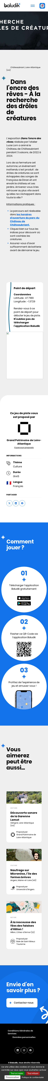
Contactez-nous (23, 1002)
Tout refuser (32, 1073)
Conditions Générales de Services (20, 1032)
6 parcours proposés (24, 447)
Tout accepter (17, 1073)
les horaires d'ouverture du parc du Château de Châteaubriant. (24, 220)
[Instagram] (24, 1050)
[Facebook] (30, 1050)
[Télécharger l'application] (42, 5)
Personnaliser (12, 1077)
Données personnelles (24, 1037)
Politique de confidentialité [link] (33, 1077)
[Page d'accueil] (12, 5)
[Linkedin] (18, 1050)
